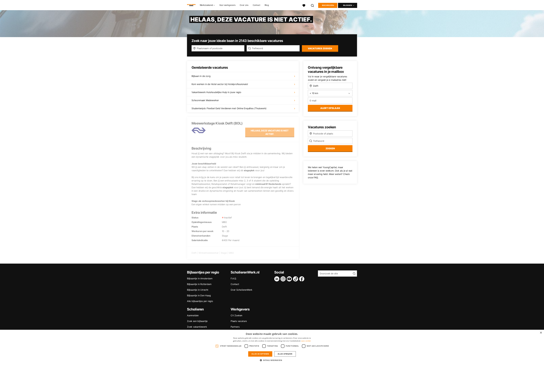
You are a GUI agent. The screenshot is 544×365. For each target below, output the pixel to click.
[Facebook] (302, 278)
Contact (256, 5)
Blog (267, 5)
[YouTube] (290, 278)
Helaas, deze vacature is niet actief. (270, 132)
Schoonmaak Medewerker (205, 100)
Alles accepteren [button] (260, 354)
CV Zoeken (236, 315)
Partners (235, 326)
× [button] (541, 333)
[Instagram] (283, 278)
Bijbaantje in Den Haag (199, 295)
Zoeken (330, 148)
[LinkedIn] (277, 278)
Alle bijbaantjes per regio (200, 301)
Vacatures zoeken (320, 48)
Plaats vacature (239, 321)
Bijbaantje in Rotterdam (199, 284)
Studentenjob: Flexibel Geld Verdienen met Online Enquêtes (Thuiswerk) (229, 108)
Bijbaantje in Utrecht (197, 289)
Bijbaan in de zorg (201, 76)
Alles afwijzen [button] (285, 354)
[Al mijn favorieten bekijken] (303, 5)
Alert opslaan (330, 108)
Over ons (244, 5)
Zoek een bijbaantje (197, 321)
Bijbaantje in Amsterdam (199, 278)
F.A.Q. (233, 278)
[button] (272, 360)
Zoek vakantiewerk (197, 326)
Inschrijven (328, 5)
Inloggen (347, 5)
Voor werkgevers (227, 5)
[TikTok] (296, 278)
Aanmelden (193, 315)
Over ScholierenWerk (241, 289)
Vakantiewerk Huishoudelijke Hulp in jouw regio (216, 92)
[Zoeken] (312, 5)
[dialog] (272, 347)
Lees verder (306, 341)
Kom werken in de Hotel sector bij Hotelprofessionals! (220, 84)
